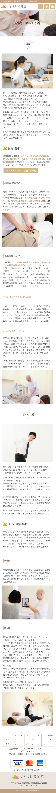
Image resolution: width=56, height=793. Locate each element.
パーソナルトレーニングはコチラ (19, 170)
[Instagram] (40, 6)
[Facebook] (46, 6)
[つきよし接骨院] (13, 6)
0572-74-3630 (31, 785)
